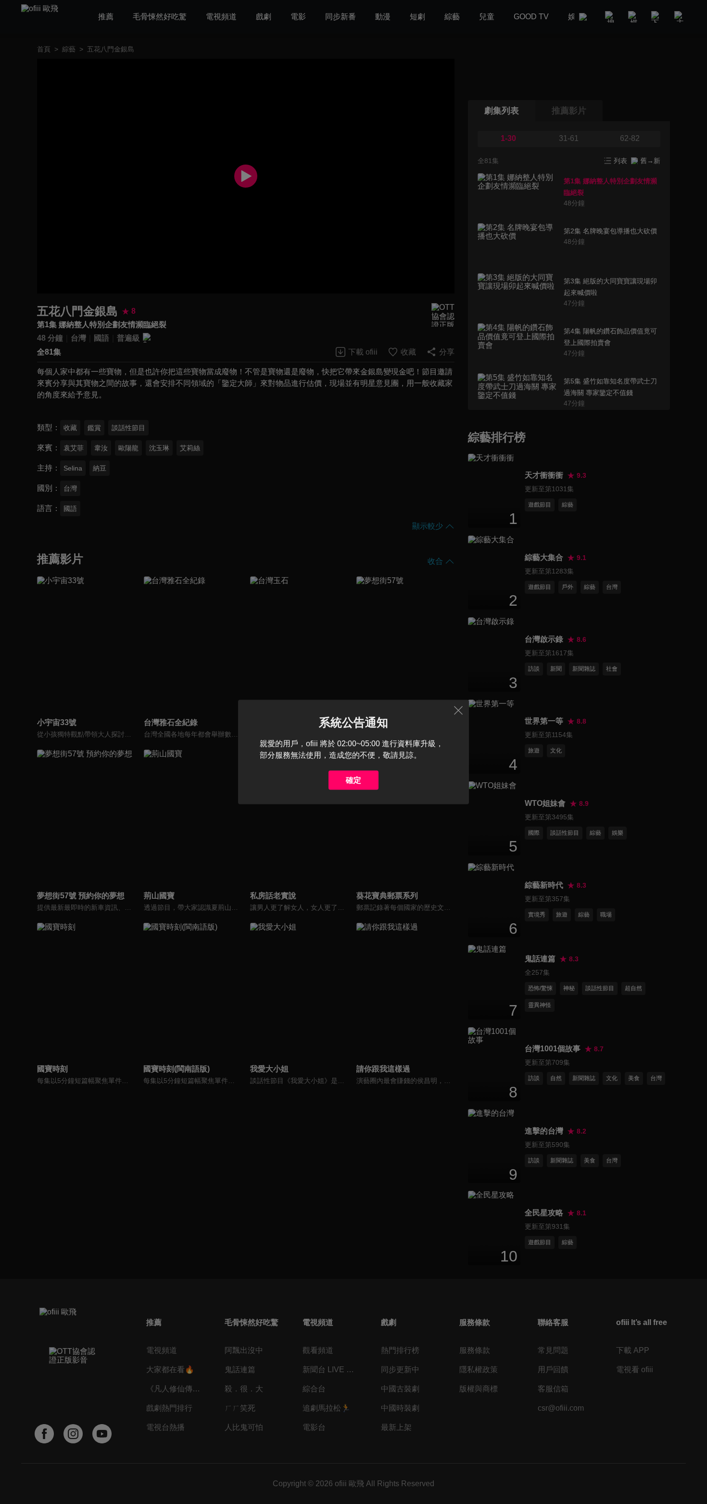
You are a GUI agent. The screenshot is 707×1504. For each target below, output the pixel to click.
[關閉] (458, 710)
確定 (353, 780)
